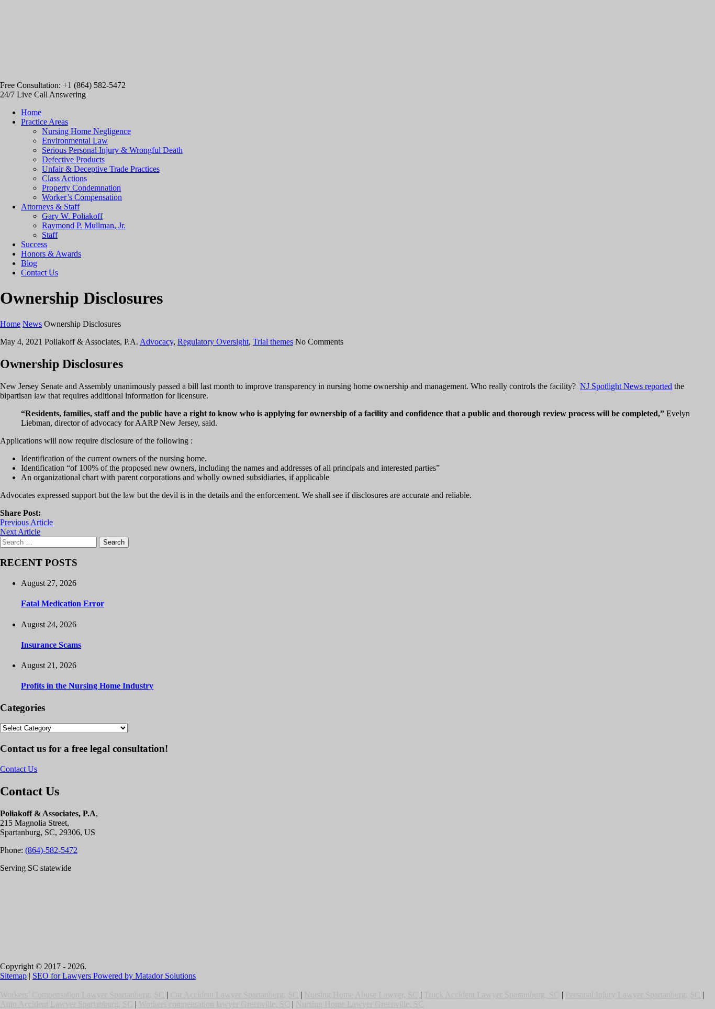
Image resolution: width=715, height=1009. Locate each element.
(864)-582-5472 (51, 850)
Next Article (20, 531)
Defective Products (73, 159)
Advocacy (156, 341)
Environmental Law (75, 140)
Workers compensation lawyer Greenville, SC (214, 1004)
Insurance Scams (51, 644)
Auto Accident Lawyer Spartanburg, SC (66, 1004)
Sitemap (13, 975)
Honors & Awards (51, 253)
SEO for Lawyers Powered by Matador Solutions (114, 975)
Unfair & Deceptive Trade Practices (101, 168)
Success (34, 244)
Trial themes (273, 341)
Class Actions (64, 178)
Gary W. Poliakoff (72, 216)
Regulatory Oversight (213, 341)
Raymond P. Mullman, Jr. (84, 225)
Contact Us (39, 272)
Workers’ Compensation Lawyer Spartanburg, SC (82, 994)
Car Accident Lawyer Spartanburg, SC (234, 994)
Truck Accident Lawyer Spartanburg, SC (492, 994)
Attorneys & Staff (50, 206)
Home (31, 112)
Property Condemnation (81, 187)
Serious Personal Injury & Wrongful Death (112, 150)
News (32, 323)
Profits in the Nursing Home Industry (87, 685)
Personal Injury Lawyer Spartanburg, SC (632, 994)
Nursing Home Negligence (86, 131)
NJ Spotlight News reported (626, 386)
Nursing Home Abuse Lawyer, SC (361, 994)
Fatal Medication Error (62, 603)
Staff (50, 234)
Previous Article (26, 522)
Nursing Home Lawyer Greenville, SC (360, 1004)
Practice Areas (44, 121)
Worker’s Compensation (82, 197)
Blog (29, 263)
